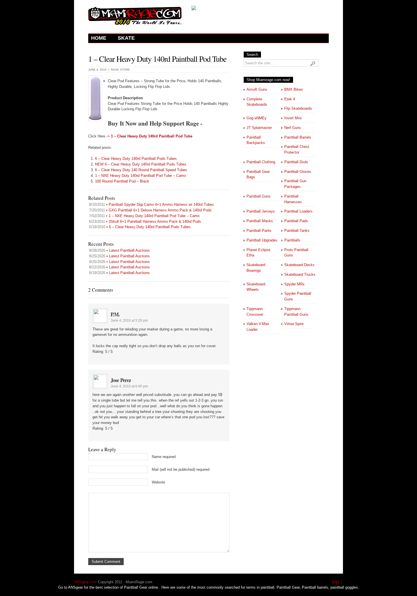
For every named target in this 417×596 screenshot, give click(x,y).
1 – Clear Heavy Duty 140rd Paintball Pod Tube (157, 58)
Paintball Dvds (296, 162)
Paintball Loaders (298, 211)
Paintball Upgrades (262, 240)
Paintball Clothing (261, 162)
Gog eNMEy (257, 118)
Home (98, 38)
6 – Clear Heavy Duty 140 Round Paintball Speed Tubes (141, 170)
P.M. (115, 314)
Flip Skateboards (298, 108)
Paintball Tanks (296, 230)
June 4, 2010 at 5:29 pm (129, 321)
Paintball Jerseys (261, 211)
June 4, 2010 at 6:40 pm (129, 386)
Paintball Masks (260, 221)
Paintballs (292, 240)
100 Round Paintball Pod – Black (122, 181)
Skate (126, 38)
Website (158, 482)
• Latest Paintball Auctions (119, 250)
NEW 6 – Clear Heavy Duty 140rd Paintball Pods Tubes (140, 164)
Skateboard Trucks (299, 274)
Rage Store (120, 69)
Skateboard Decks (299, 265)
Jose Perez (121, 380)
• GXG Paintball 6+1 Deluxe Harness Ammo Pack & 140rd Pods (150, 210)
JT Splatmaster (259, 128)
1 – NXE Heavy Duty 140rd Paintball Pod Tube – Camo (140, 175)
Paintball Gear (288, 587)
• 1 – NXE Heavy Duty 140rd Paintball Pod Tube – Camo (144, 216)
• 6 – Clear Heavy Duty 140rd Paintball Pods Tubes (140, 227)
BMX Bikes (293, 89)
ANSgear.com (85, 582)
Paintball (131, 587)
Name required (164, 457)
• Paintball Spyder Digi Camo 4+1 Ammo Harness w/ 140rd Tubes (151, 204)
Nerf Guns (292, 128)
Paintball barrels (315, 587)
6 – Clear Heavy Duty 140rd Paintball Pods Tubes (136, 158)
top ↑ (337, 582)
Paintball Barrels (297, 137)
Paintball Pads (296, 221)
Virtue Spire (294, 324)
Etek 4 (289, 99)
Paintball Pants (259, 230)
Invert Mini (293, 118)
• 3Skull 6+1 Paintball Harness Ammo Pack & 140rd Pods (145, 221)
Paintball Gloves (297, 171)
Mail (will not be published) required (180, 469)
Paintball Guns (259, 196)
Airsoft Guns (257, 89)
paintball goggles (344, 587)
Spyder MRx (294, 284)
